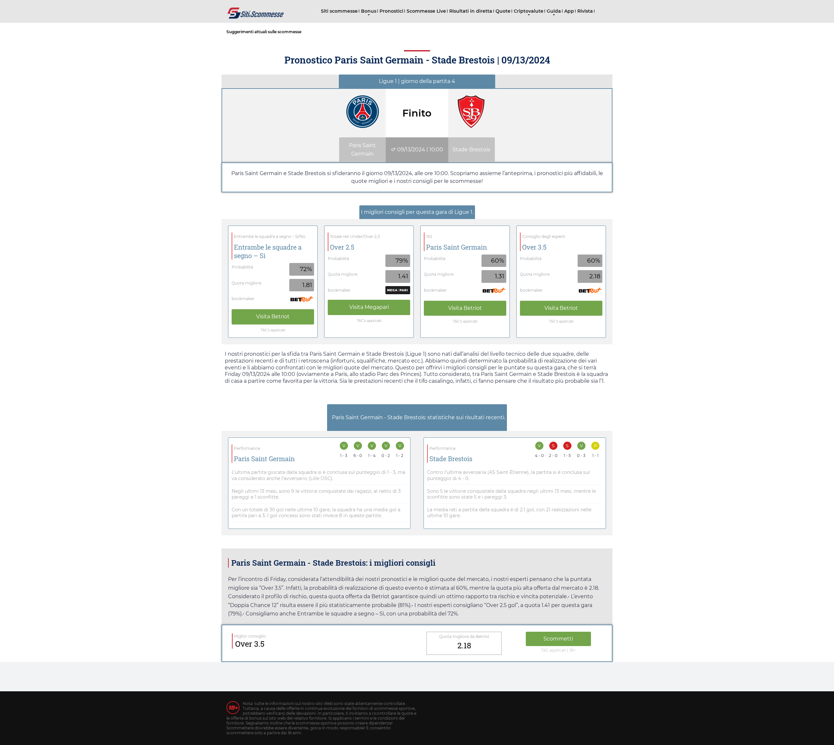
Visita (273, 316)
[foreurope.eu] (255, 11)
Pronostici (391, 11)
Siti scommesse (339, 11)
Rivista (585, 11)
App (569, 11)
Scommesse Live (426, 11)
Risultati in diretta (470, 11)
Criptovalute (528, 11)
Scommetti (558, 639)
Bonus (368, 11)
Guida (554, 11)
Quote (503, 11)
